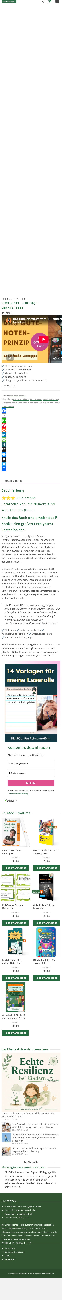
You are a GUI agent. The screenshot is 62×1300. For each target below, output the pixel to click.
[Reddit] (31, 430)
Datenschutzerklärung (18, 793)
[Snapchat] (31, 459)
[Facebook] (31, 410)
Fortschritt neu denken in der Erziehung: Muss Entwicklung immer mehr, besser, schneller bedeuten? (35, 1137)
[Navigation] (57, 1)
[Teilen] (31, 468)
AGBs (7, 1255)
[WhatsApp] (31, 420)
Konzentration (50, 399)
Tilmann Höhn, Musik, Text (16, 1217)
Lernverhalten (18, 395)
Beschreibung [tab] (13, 480)
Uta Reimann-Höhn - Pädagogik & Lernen (23, 1206)
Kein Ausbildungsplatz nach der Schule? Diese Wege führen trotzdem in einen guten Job (35, 1125)
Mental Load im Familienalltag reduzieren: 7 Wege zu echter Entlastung (34, 1150)
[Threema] (31, 449)
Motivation (40, 403)
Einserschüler (21, 399)
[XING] (31, 444)
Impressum (10, 1248)
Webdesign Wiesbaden (26, 1210)
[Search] (43, 1)
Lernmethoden (9, 403)
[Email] (31, 415)
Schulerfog (8, 406)
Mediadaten (10, 1259)
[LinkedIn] (31, 434)
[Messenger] (31, 454)
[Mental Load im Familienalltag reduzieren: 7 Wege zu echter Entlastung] (6, 1151)
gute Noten (36, 399)
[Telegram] (31, 464)
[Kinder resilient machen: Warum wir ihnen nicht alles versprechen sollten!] (31, 1082)
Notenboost (53, 403)
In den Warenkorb (15, 867)
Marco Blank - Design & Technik (18, 1214)
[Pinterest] (31, 425)
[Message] (31, 439)
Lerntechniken (25, 403)
